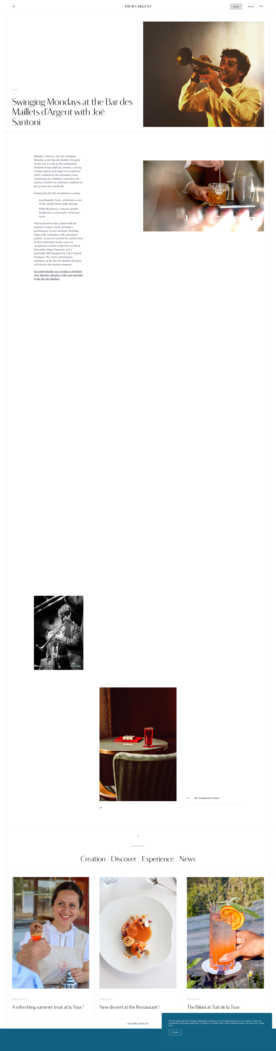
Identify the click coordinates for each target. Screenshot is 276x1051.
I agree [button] (175, 1032)
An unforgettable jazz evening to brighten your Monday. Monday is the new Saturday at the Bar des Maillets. (58, 274)
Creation (93, 858)
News (187, 858)
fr (262, 18)
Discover (123, 858)
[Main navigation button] (13, 6)
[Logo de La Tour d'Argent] (138, 6)
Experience (158, 858)
